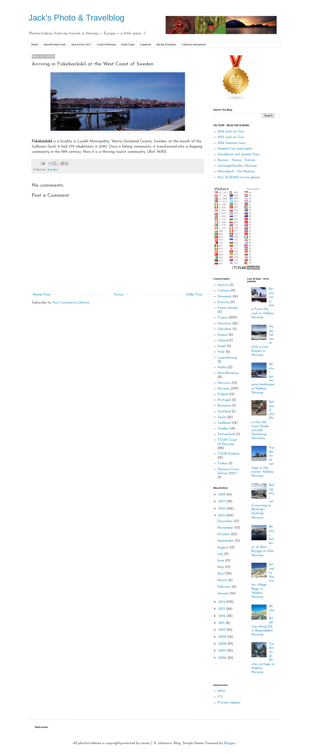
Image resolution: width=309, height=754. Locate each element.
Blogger (229, 743)
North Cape (128, 44)
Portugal (224, 400)
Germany (224, 323)
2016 (222, 508)
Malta (222, 367)
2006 (222, 658)
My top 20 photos (166, 44)
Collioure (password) (194, 44)
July (220, 554)
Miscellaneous (228, 373)
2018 (222, 494)
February (224, 587)
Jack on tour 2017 (81, 44)
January (223, 593)
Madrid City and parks (235, 149)
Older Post (194, 294)
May (221, 567)
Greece (223, 335)
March (222, 580)
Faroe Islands (228, 308)
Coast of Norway (106, 44)
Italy (221, 352)
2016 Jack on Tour (231, 131)
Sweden (53, 169)
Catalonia (145, 44)
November (226, 528)
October (224, 534)
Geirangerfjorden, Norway (237, 166)
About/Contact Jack (55, 44)
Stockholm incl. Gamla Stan (238, 154)
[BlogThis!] (55, 163)
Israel (222, 346)
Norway (224, 388)
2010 (222, 630)
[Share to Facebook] (63, 163)
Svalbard (224, 423)
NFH (221, 691)
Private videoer (229, 702)
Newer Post (42, 294)
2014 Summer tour (232, 143)
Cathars (224, 290)
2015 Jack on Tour (231, 137)
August (223, 547)
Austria (223, 285)
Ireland (223, 340)
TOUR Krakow (229, 454)
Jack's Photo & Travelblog (76, 17)
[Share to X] (59, 163)
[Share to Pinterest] (67, 163)
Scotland (224, 411)
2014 (222, 602)
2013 (222, 609)
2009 (222, 637)
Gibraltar (224, 329)
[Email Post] (43, 163)
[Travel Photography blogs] (236, 100)
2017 (222, 501)
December (225, 521)
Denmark (224, 296)
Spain (222, 417)
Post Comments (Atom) (71, 302)
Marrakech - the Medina (236, 171)
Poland (223, 394)
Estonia (223, 302)
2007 (222, 650)
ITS (220, 697)
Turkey (223, 463)
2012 (222, 616)
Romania (224, 405)
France (223, 317)
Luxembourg (227, 357)
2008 (222, 644)
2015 (222, 515)
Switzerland (226, 434)
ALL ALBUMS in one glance (239, 177)
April (221, 573)
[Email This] (51, 163)
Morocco (224, 383)
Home (34, 44)
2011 (222, 623)
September (226, 541)
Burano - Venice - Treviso (236, 160)
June (221, 560)
